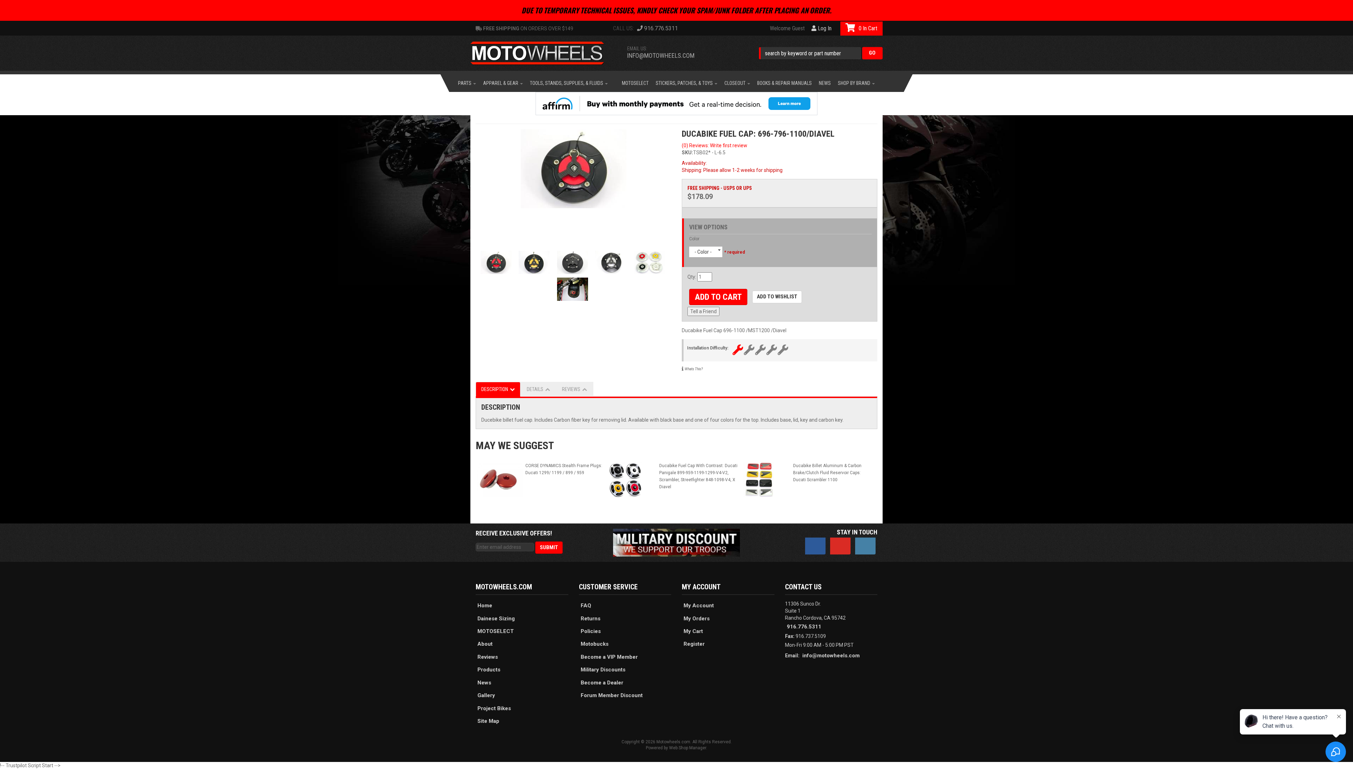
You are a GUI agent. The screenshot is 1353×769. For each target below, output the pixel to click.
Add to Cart (718, 297)
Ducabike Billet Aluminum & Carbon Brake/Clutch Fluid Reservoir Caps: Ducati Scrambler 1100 (827, 472)
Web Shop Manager (687, 747)
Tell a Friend (703, 311)
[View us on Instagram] (865, 546)
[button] (821, 53)
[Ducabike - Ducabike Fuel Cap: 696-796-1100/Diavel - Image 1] (573, 168)
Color (694, 238)
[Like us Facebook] (815, 546)
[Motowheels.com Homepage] (542, 53)
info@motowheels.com (660, 55)
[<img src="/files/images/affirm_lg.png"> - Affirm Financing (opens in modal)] (676, 103)
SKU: (687, 152)
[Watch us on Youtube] (840, 546)
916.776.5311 (804, 627)
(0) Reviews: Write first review (714, 145)
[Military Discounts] (676, 542)
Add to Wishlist (777, 296)
